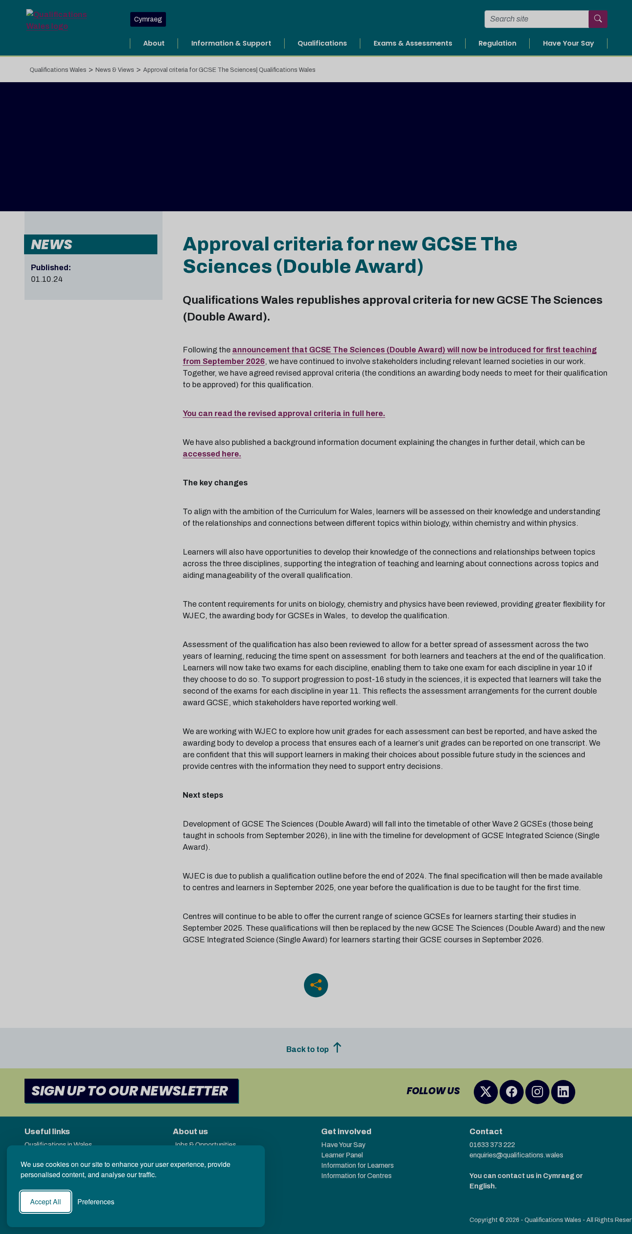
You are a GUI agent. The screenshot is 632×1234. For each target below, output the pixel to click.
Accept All (45, 1201)
